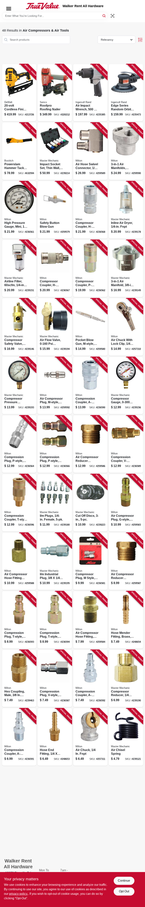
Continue (124, 880)
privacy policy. (18, 893)
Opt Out (124, 891)
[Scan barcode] (112, 16)
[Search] (104, 15)
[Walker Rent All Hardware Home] (43, 6)
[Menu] (8, 8)
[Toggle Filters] (140, 40)
